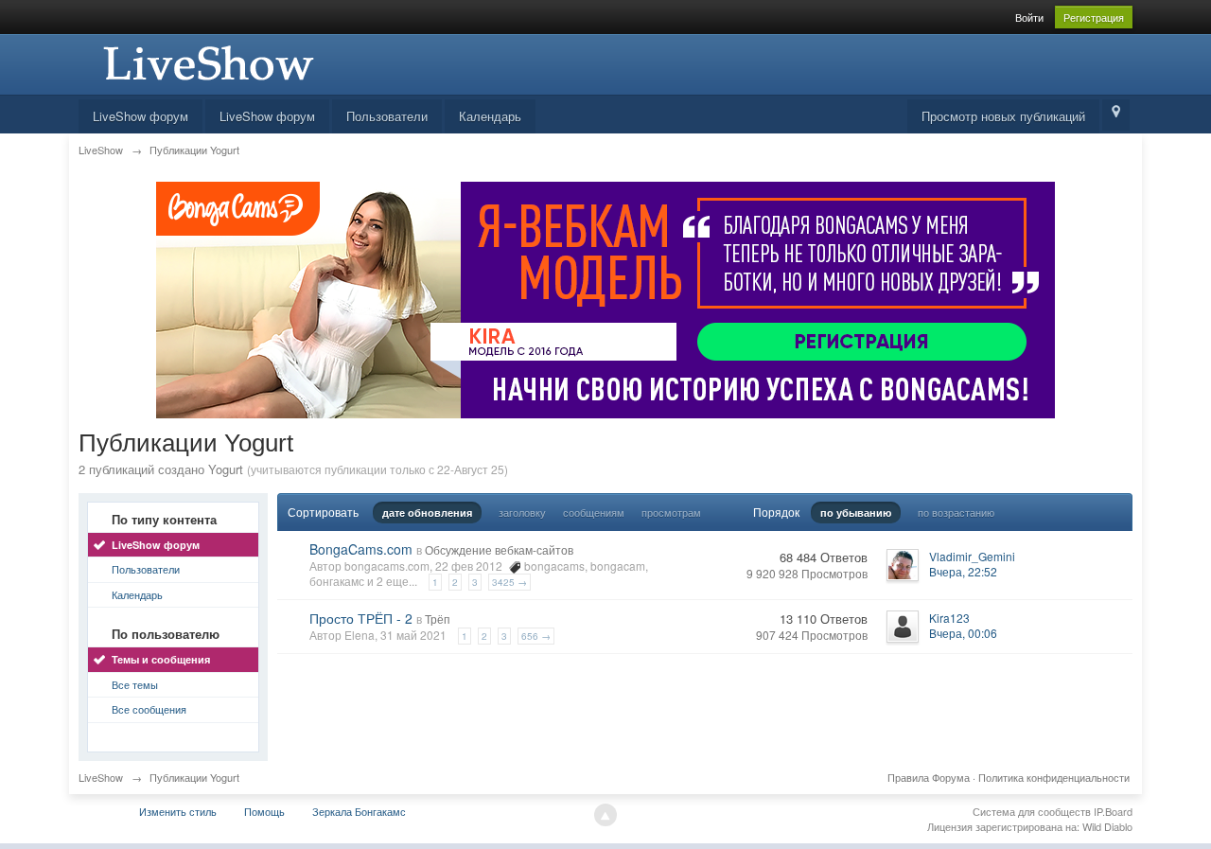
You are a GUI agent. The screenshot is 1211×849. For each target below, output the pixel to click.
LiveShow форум (140, 116)
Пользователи (387, 116)
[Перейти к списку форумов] (206, 62)
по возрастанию (956, 512)
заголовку (522, 512)
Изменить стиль (178, 811)
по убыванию (855, 512)
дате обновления (427, 512)
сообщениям (593, 512)
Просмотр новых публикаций (1003, 116)
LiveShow (101, 777)
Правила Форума (928, 777)
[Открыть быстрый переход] (1116, 115)
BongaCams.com (360, 548)
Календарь (490, 116)
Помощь (264, 811)
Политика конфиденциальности (1054, 777)
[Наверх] (605, 815)
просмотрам (671, 512)
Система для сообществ (1032, 811)
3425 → (509, 582)
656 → (536, 636)
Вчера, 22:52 (963, 571)
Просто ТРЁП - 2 (360, 618)
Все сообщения (149, 708)
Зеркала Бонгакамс (359, 811)
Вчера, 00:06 (963, 633)
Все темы (135, 684)
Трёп (437, 618)
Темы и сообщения (161, 659)
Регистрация (1093, 17)
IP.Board (1113, 811)
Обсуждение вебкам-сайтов (499, 549)
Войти (1029, 17)
